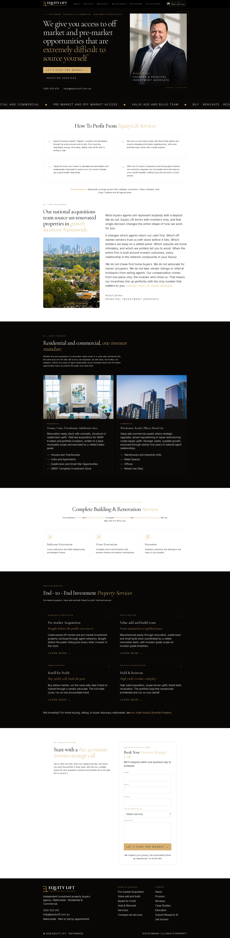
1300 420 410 (51, 88)
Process (160, 896)
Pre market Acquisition (131, 891)
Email (126, 784)
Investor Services (61, 78)
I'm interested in (133, 809)
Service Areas (119, 4)
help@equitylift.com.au (78, 88)
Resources (103, 4)
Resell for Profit (127, 901)
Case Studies (163, 905)
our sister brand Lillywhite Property (151, 712)
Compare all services (130, 914)
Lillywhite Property (174, 933)
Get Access (136, 4)
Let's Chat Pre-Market (67, 70)
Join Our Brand (153, 4)
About (77, 4)
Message (128, 820)
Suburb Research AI (166, 914)
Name (126, 772)
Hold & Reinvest (127, 905)
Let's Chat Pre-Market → (147, 847)
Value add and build (129, 896)
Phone (127, 797)
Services (89, 4)
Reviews (160, 901)
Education (160, 910)
